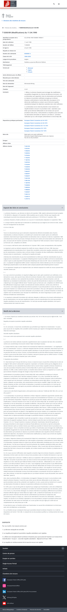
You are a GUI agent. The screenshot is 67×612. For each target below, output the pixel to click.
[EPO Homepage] (10, 4)
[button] (33, 208)
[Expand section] (62, 548)
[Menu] (59, 4)
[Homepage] (3, 27)
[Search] (54, 4)
